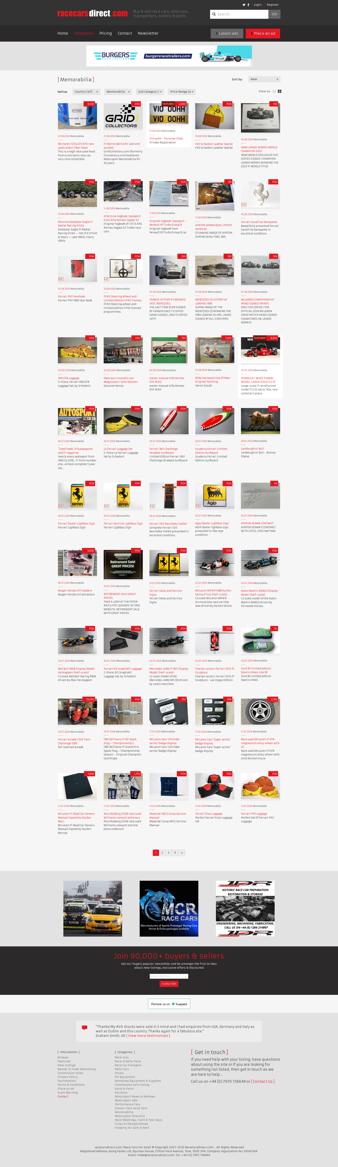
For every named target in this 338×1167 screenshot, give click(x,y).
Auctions (121, 1092)
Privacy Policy (68, 1077)
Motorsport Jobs (126, 1100)
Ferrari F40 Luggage (254, 813)
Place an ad (264, 33)
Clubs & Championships (131, 1124)
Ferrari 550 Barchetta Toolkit (168, 523)
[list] (274, 91)
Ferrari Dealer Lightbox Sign (76, 523)
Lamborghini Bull (252, 448)
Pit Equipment (125, 1077)
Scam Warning (68, 1092)
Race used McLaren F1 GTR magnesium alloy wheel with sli (260, 743)
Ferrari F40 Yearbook (71, 296)
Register (273, 4)
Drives (119, 1073)
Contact (125, 33)
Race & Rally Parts (128, 1061)
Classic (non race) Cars (131, 1108)
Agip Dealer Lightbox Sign (212, 523)
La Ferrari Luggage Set (118, 449)
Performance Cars (127, 1104)
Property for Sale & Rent (132, 1127)
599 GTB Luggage (68, 378)
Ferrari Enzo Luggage (209, 813)
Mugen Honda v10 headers (75, 590)
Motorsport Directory (130, 1116)
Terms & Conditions (71, 1084)
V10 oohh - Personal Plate (166, 138)
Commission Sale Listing (132, 1084)
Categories (84, 33)
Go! (274, 14)
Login (257, 4)
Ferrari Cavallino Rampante (259, 222)
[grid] (279, 91)
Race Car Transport (128, 1065)
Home (63, 33)
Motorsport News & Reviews (135, 1096)
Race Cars (122, 1057)
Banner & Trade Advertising (77, 1069)
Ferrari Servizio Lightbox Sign (123, 523)
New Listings (67, 1065)
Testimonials (67, 1081)
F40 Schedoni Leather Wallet (214, 144)
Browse (63, 1057)
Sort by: (237, 79)
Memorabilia (124, 1112)
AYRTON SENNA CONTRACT (257, 523)
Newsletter (148, 33)
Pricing (106, 33)
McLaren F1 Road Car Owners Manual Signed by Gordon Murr (76, 817)
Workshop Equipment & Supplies (138, 1081)
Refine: (62, 92)
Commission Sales (70, 1073)
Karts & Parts (124, 1088)
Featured (64, 1061)
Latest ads (228, 33)
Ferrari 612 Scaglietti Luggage (123, 668)
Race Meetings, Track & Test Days (138, 1120)
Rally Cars (122, 1069)
